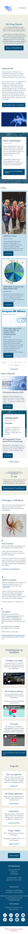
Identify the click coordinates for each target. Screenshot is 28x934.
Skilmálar (20, 929)
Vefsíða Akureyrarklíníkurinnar (11, 569)
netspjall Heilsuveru (13, 616)
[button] (14, 48)
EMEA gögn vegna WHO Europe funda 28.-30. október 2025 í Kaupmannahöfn (12, 331)
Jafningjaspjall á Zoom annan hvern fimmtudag (12, 440)
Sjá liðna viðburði (14, 461)
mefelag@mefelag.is (17, 907)
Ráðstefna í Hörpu (10, 236)
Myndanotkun (14, 931)
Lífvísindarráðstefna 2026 (13, 392)
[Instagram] (11, 915)
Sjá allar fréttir (14, 369)
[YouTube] (17, 915)
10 (12, 365)
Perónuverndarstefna (10, 929)
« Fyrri (4, 362)
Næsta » (16, 365)
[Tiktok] (5, 919)
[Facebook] (5, 915)
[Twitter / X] (23, 919)
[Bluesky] (23, 915)
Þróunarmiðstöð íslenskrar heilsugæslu (13, 635)
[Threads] (17, 919)
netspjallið (7, 586)
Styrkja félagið (14, 855)
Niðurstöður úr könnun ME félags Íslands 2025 (13, 288)
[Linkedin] (11, 919)
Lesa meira (8, 254)
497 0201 (16, 909)
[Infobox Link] (14, 665)
